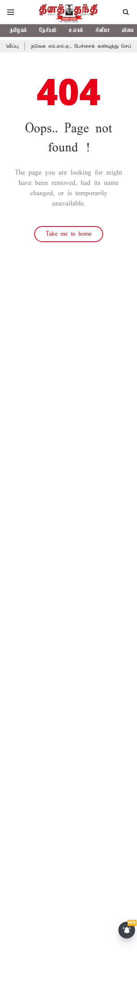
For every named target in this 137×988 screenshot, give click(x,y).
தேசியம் (48, 30)
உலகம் (76, 30)
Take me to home (69, 234)
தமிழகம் (18, 30)
